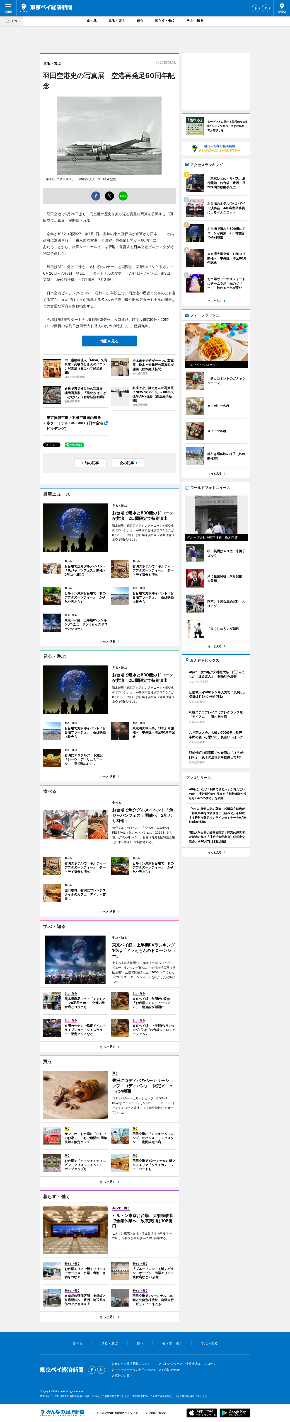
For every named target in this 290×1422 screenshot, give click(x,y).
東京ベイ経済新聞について (132, 1363)
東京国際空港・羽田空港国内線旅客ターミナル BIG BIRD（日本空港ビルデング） (75, 423)
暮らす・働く (165, 20)
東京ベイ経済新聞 (46, 7)
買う (140, 20)
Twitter (266, 8)
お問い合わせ (171, 1369)
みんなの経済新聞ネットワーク (62, 1413)
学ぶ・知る (194, 20)
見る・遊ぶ (116, 20)
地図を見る (109, 341)
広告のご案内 (124, 1375)
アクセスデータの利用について (135, 1369)
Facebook (256, 8)
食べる (92, 20)
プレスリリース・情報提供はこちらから (188, 1363)
